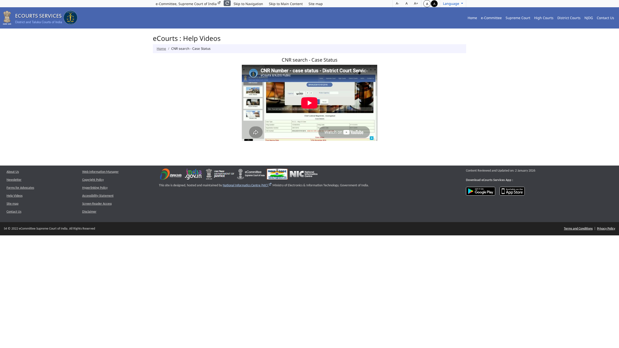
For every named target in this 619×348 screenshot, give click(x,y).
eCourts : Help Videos (187, 38)
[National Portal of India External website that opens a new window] (194, 175)
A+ (416, 3)
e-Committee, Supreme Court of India (187, 3)
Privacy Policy (606, 228)
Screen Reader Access (97, 203)
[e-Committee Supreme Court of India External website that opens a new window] (250, 175)
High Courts (543, 17)
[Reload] (227, 3)
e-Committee (491, 17)
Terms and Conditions (578, 228)
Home (472, 17)
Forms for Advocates (20, 187)
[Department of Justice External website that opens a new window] (220, 175)
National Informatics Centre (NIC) (247, 185)
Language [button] (451, 3)
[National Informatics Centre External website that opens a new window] (303, 175)
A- (397, 3)
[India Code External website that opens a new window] (277, 175)
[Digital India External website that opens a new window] (171, 175)
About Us (13, 172)
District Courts (569, 17)
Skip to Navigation (248, 3)
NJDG (588, 17)
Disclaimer (89, 211)
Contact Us (605, 17)
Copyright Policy (93, 179)
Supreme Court (518, 17)
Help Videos (14, 195)
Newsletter (14, 179)
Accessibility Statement (98, 195)
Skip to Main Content (286, 3)
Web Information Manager (100, 172)
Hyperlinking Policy (95, 187)
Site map (316, 3)
